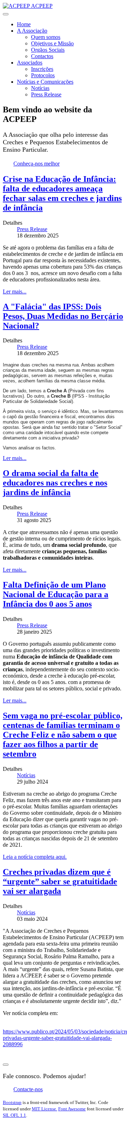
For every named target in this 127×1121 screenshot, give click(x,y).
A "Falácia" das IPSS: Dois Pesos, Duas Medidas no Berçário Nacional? (63, 316)
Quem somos (45, 37)
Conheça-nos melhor (36, 164)
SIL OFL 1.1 (14, 1115)
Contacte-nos (28, 1089)
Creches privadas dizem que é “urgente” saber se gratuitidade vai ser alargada (60, 881)
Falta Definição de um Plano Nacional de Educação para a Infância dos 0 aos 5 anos (55, 594)
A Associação (32, 31)
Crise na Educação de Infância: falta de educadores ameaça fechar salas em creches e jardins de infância (62, 193)
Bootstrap (12, 1102)
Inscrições (42, 69)
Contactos (42, 56)
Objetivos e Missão (52, 43)
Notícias (40, 88)
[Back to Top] (5, 1065)
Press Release (46, 94)
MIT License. (44, 1108)
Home (24, 24)
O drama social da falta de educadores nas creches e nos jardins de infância (55, 483)
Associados (29, 63)
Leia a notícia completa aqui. (35, 857)
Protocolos (43, 75)
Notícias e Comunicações (45, 82)
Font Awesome (72, 1108)
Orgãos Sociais (48, 50)
